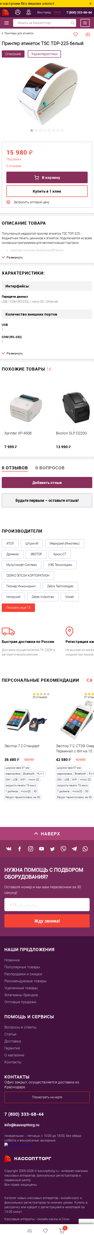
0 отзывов (15, 468)
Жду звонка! (47, 921)
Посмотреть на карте (47, 1097)
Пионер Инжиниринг (21, 586)
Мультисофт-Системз (21, 565)
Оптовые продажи (20, 1002)
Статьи (10, 1034)
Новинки (12, 960)
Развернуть (15, 257)
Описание (13, 54)
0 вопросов (50, 468)
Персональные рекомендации (40, 680)
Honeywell (13, 597)
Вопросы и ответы (20, 1027)
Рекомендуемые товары (25, 981)
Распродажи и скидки (23, 974)
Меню (83, 23)
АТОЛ (10, 543)
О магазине (14, 1055)
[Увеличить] (47, 94)
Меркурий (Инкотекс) (65, 543)
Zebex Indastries (43, 597)
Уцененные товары (21, 988)
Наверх (50, 834)
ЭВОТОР (36, 554)
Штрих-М (31, 543)
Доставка (12, 1041)
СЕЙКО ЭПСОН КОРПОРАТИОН (27, 575)
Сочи (57, 12)
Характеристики (44, 54)
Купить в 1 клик (47, 191)
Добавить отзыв (47, 482)
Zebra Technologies (60, 586)
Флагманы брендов (21, 995)
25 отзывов (40, 697)
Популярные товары (22, 967)
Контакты (12, 1062)
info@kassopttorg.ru (21, 1124)
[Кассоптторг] (5, 12)
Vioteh (69, 597)
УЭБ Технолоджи (60, 565)
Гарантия (12, 1048)
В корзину (50, 177)
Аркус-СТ (59, 554)
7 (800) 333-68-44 (79, 12)
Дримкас (12, 554)
